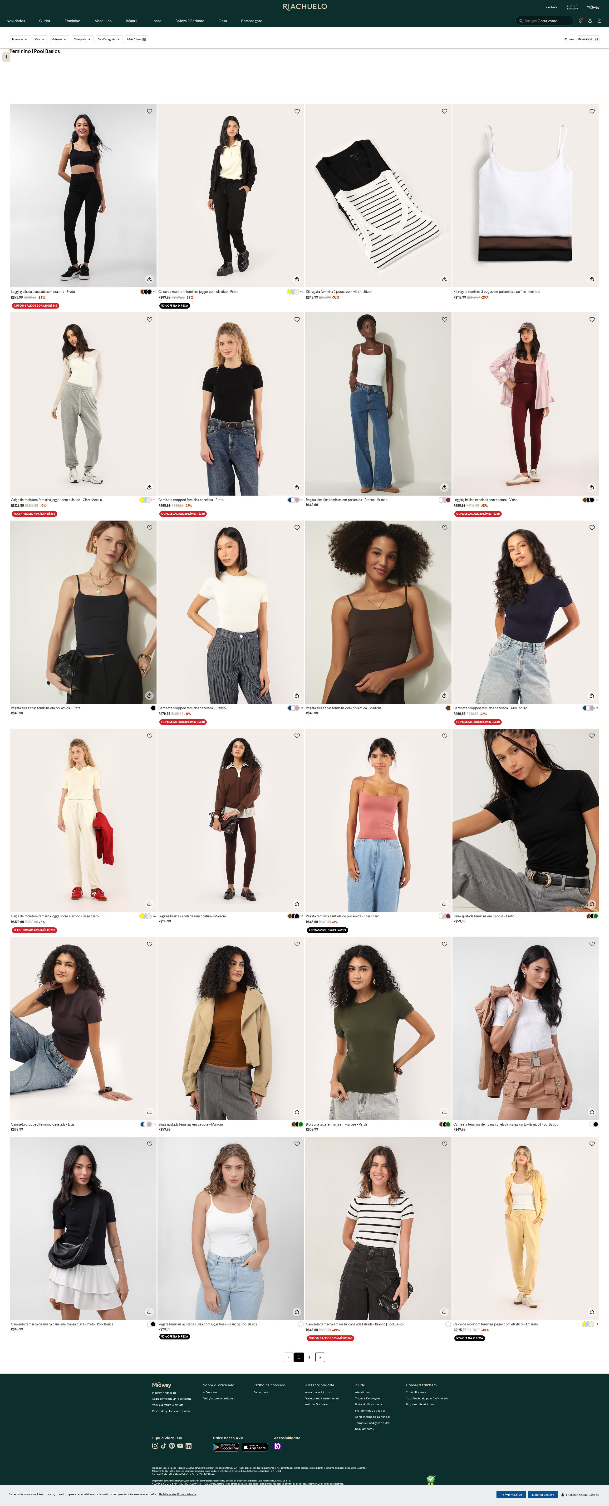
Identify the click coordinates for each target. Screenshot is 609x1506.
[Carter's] (552, 7)
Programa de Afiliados (420, 1404)
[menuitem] (16, 20)
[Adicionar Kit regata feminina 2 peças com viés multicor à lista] (444, 111)
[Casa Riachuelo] (572, 7)
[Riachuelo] (304, 7)
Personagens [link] (251, 20)
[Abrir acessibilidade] (6, 57)
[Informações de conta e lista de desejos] (590, 20)
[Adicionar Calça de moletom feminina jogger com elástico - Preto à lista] (297, 111)
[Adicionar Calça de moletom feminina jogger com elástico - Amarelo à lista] (592, 1143)
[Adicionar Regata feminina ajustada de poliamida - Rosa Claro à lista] (444, 735)
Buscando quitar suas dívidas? (171, 1411)
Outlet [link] (44, 20)
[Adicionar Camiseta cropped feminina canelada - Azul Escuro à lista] (592, 527)
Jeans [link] (156, 20)
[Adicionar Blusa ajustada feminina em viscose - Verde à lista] (444, 943)
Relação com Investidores (219, 1398)
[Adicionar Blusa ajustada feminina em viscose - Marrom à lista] (297, 943)
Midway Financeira (164, 1392)
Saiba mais (261, 1392)
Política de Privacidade (177, 1494)
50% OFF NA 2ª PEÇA (174, 305)
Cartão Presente (416, 1392)
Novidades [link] (16, 20)
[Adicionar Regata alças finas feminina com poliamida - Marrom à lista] (444, 527)
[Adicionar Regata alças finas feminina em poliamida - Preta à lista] (149, 527)
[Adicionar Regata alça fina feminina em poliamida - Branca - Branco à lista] (444, 319)
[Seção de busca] (544, 20)
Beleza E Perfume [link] (190, 20)
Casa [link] (223, 20)
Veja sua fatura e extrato (167, 1405)
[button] (579, 1494)
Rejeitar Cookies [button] (543, 1494)
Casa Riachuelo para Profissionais (427, 1398)
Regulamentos (364, 1429)
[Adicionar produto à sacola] (149, 279)
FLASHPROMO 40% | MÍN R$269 (34, 514)
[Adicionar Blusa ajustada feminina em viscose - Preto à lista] (592, 735)
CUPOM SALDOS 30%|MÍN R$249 (35, 305)
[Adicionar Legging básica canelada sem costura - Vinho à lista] (592, 319)
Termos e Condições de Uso (372, 1423)
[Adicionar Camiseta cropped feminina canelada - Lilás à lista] (149, 943)
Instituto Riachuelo (316, 1404)
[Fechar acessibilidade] (10, 50)
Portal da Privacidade (368, 1404)
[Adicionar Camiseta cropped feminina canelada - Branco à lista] (297, 527)
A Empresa (210, 1392)
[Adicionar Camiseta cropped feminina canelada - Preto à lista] (297, 319)
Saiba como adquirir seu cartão (171, 1398)
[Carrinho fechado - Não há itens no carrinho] (599, 20)
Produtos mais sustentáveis (321, 1398)
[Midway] (593, 7)
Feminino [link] (72, 20)
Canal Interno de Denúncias (372, 1416)
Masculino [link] (103, 20)
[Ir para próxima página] (320, 1357)
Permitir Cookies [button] (511, 1494)
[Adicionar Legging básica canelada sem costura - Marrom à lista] (297, 735)
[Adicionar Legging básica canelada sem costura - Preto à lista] (149, 111)
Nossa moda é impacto (318, 1392)
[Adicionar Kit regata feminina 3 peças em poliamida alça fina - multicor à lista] (592, 111)
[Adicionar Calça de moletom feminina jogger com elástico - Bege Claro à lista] (149, 735)
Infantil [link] (131, 20)
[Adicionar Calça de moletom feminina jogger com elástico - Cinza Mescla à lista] (149, 319)
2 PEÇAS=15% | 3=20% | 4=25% (327, 930)
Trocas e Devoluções (367, 1398)
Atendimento (363, 1392)
